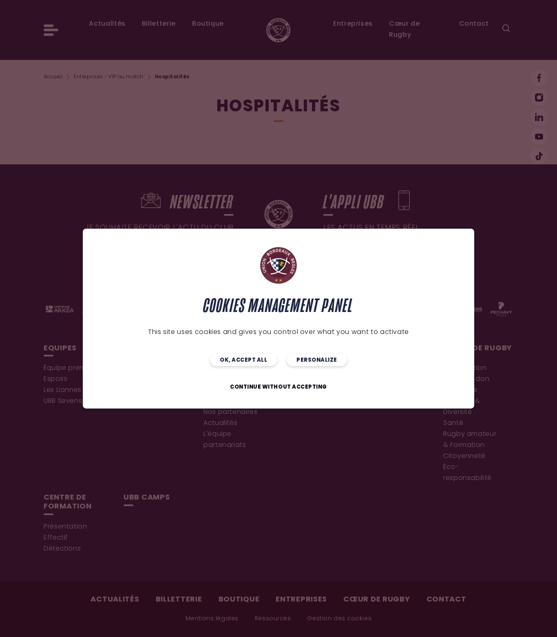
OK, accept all (243, 360)
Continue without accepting (278, 386)
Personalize (316, 360)
